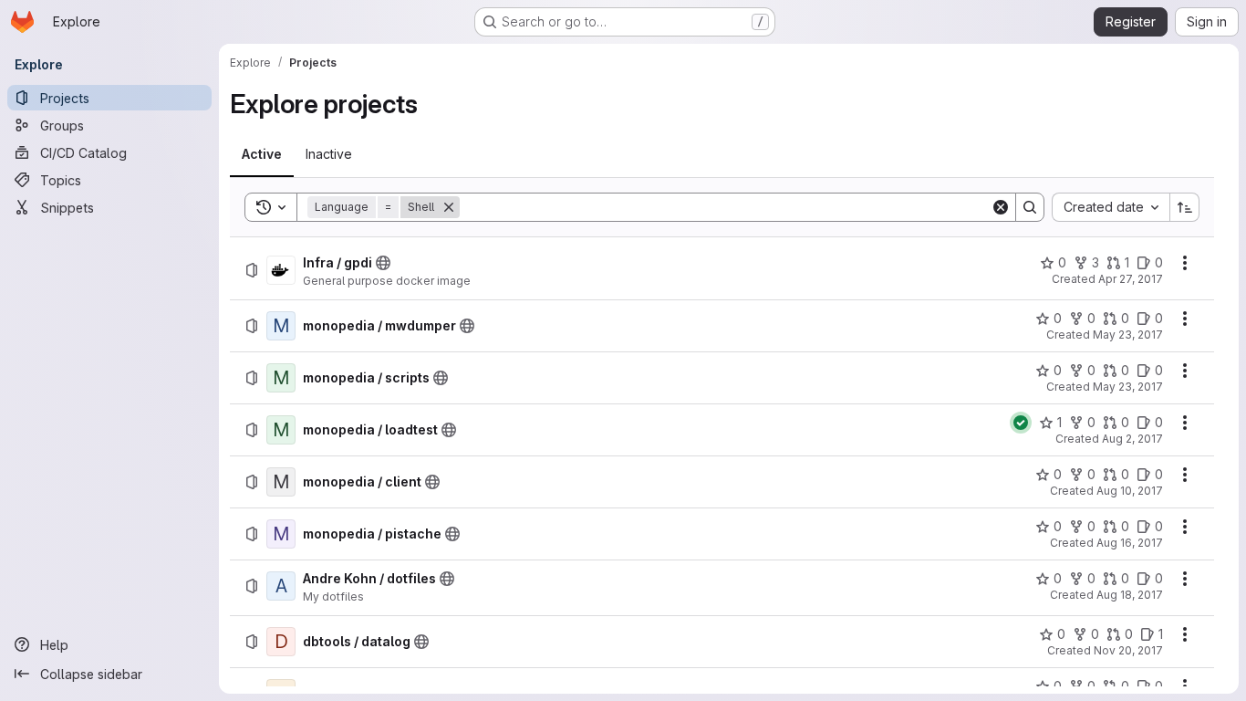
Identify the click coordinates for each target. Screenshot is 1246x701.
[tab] (262, 154)
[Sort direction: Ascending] (1184, 207)
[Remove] (449, 207)
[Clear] (1001, 207)
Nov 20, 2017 (1128, 650)
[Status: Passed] (1021, 423)
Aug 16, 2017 (1129, 542)
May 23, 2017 (1128, 334)
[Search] (1029, 207)
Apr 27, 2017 (1130, 279)
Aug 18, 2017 (1129, 595)
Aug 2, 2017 (1132, 438)
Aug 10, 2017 (1129, 490)
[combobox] (1110, 207)
